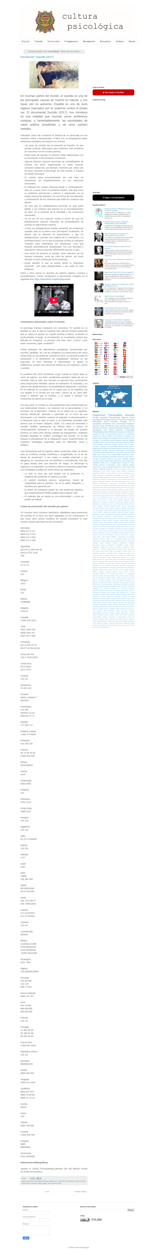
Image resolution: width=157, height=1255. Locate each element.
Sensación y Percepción (100, 604)
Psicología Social (115, 586)
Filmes (122, 526)
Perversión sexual (122, 456)
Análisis (132, 442)
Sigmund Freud (128, 417)
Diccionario (125, 504)
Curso (99, 500)
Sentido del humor (112, 604)
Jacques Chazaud (112, 549)
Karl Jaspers (122, 420)
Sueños (119, 463)
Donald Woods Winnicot (120, 510)
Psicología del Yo (115, 588)
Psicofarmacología (107, 584)
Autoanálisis (122, 483)
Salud (39, 1183)
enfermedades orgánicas (122, 623)
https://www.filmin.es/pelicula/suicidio (52, 279)
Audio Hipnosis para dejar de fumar (116, 308)
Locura (110, 438)
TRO (105, 610)
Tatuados (131, 465)
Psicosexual (117, 590)
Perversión (114, 422)
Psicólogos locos (105, 592)
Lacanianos (102, 553)
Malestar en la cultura (127, 557)
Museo (132, 41)
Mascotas (123, 559)
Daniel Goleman (118, 500)
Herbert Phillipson (111, 536)
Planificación (101, 578)
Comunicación (97, 493)
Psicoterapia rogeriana (127, 590)
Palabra (95, 571)
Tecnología (124, 610)
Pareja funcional (129, 571)
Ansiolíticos (45, 1181)
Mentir (116, 561)
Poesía (108, 578)
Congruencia (130, 493)
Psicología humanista (128, 588)
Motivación (119, 430)
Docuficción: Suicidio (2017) (37, 56)
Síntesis (102, 442)
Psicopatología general (100, 432)
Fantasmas (131, 524)
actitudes (124, 621)
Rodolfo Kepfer (126, 598)
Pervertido (113, 576)
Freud (132, 428)
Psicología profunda (98, 590)
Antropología (125, 442)
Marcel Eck (116, 559)
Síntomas (99, 610)
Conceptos (104, 493)
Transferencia (109, 426)
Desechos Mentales (123, 502)
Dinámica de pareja (109, 448)
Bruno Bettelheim (129, 432)
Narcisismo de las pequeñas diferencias (106, 565)
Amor (114, 424)
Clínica (128, 489)
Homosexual (96, 541)
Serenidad (95, 606)
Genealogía (114, 532)
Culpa (121, 497)
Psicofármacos (117, 584)
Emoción (131, 448)
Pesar (118, 576)
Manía (111, 559)
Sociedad (95, 608)
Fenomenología (129, 450)
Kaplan (95, 454)
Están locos (103, 522)
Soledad (101, 608)
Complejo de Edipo (98, 434)
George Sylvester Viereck (126, 532)
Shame (106, 606)
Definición (127, 500)
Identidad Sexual (98, 543)
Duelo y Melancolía (104, 512)
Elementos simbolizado (127, 514)
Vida (133, 467)
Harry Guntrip (97, 536)
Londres (99, 555)
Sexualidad (96, 442)
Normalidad (131, 567)
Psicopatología (114, 417)
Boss (109, 487)
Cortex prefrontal (115, 495)
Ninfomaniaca (114, 567)
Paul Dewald (110, 573)
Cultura (125, 497)
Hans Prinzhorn (129, 534)
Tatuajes (95, 467)
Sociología (113, 463)
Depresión (62, 1181)
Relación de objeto (128, 596)
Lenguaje (121, 553)
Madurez (108, 557)
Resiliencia (109, 598)
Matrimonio (115, 438)
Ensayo (102, 518)
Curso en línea (107, 500)
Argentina (101, 481)
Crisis (121, 495)
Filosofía (104, 436)
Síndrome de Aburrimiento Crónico (110, 465)
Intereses (118, 547)
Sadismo (104, 602)
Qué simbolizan (121, 592)
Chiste (94, 489)
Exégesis (102, 524)
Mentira (121, 561)
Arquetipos (108, 481)
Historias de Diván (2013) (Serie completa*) (119, 272)
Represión (96, 461)
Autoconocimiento (98, 444)
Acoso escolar (110, 471)
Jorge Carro (130, 549)
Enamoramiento (129, 516)
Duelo (129, 510)
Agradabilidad (108, 475)
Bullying (118, 487)
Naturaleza (96, 567)
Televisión (131, 610)
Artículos (53, 41)
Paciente (131, 569)
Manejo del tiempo (103, 559)
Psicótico (113, 592)
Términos (101, 619)
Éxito (107, 627)
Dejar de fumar (129, 444)
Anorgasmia (107, 477)
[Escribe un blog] (33, 1178)
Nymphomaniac (103, 569)
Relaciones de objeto (99, 596)
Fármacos (102, 532)
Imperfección (123, 543)
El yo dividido (117, 514)
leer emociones (122, 625)
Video (59, 1183)
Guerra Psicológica (108, 534)
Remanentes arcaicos (99, 598)
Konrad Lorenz (127, 551)
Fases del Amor (102, 526)
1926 (114, 469)
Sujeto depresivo (121, 608)
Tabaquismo (111, 610)
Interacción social (129, 452)
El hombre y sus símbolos (105, 514)
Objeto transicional (113, 569)
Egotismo (131, 512)
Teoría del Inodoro (110, 442)
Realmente (113, 594)
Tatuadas (125, 465)
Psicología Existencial (103, 586)
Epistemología (120, 450)
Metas (132, 454)
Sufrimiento (112, 608)
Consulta (95, 495)
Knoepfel (104, 438)
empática (111, 623)
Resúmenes (89, 41)
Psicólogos (96, 458)
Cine (124, 489)
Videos (120, 41)
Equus (116, 518)
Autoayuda (131, 483)
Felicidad (127, 428)
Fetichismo (118, 526)
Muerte (23, 1183)
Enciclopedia (96, 518)
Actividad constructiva (127, 471)
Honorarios (124, 541)
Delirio (132, 500)
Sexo (107, 463)
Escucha (127, 518)
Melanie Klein (104, 561)
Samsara (115, 602)
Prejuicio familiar (116, 578)
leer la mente (130, 625)
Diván (124, 448)
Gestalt (95, 452)
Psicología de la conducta (101, 588)
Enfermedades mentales (72, 1181)
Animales (100, 477)
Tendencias (105, 613)
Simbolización (117, 606)
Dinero (101, 448)
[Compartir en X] (35, 1178)
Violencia (95, 469)
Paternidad (96, 573)
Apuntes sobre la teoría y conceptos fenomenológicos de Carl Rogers (116, 222)
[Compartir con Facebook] (38, 1178)
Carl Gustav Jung (126, 487)
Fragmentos (71, 41)
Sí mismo (131, 463)
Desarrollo (96, 446)
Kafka (111, 551)
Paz (125, 573)
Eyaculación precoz (111, 524)
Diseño (118, 506)
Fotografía (131, 528)
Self (126, 602)
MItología (102, 557)
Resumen (114, 420)
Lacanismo (110, 553)
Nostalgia (95, 569)
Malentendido (116, 557)
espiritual (95, 625)
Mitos (113, 563)
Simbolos (123, 606)
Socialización (130, 606)
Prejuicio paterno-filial (128, 578)
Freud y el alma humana (100, 530)
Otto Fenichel (124, 569)
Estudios (105, 41)
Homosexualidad (105, 541)
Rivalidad (118, 598)
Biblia (132, 485)
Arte (112, 481)
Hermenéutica (122, 536)
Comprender (117, 491)
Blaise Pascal (103, 487)
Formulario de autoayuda (106, 528)
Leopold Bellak (116, 454)
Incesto (103, 545)
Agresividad (37, 1181)
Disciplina (112, 506)
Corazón (107, 495)
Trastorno (105, 617)
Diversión (124, 508)
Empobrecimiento (118, 516)
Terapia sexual (113, 615)
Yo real (113, 621)
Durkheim (114, 512)
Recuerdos (131, 594)
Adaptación (96, 473)
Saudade (121, 602)
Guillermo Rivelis (119, 534)
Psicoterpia (96, 592)
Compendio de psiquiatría (100, 491)
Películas (131, 438)
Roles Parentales (116, 600)
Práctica (109, 582)
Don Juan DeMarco (98, 510)
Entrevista (112, 450)
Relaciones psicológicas (114, 596)
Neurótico (107, 567)
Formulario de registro (121, 528)
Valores (129, 467)
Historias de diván (128, 539)
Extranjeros (96, 524)
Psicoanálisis (115, 415)
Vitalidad (99, 621)
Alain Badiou (125, 475)
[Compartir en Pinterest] (40, 1178)
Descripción (112, 502)
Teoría (102, 426)
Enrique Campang (100, 417)
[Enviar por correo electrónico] (31, 1178)
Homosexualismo (115, 541)
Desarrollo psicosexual (108, 428)
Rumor (99, 602)
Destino (104, 504)
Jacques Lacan (122, 549)
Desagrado (104, 502)
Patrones (102, 573)
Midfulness (102, 563)
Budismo (113, 487)
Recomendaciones (122, 594)
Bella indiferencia (126, 485)
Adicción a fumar (105, 473)
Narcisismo (131, 563)
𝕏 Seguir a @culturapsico (113, 198)
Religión (132, 458)
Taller (118, 610)
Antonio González (121, 479)
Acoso (103, 471)
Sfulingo (101, 606)
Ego (127, 448)
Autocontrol (107, 444)
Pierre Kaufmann (125, 576)
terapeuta (109, 469)
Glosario (95, 534)
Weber (104, 621)
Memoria (111, 561)
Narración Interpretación (127, 565)
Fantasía (95, 526)
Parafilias (108, 571)
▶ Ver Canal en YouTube (113, 92)
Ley (125, 553)
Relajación (125, 458)
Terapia (112, 613)
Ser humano (130, 604)
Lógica (132, 555)
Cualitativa (104, 497)
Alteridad (95, 477)
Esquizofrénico (97, 520)
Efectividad (125, 512)
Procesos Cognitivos (118, 580)
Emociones (108, 516)
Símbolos (95, 465)
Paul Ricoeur (119, 573)
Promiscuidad (103, 582)
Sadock (101, 461)
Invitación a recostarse (99, 549)
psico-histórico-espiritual (99, 627)
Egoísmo (95, 514)
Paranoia (115, 571)
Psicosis (111, 440)
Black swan (96, 487)
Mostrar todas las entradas (70, 51)
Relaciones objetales (128, 440)
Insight (126, 545)
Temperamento (97, 613)
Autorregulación (105, 485)
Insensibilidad (119, 545)
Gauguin (107, 532)
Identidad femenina (111, 543)
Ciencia (99, 489)
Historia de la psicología (114, 539)
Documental (131, 508)
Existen (116, 522)
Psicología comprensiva (127, 586)
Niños (127, 438)
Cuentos (120, 444)
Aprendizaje (131, 479)
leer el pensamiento (111, 625)
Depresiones (96, 502)
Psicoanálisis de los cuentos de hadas (123, 582)
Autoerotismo (96, 485)
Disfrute (124, 506)
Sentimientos (122, 604)
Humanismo (131, 541)
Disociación (118, 448)
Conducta (124, 493)
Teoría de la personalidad (105, 467)
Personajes (113, 456)
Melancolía (96, 561)
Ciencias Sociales (106, 489)
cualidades (100, 623)
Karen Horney (102, 454)
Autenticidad (113, 483)
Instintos (132, 545)
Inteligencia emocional (107, 547)
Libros (129, 553)
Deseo (132, 502)
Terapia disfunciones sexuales (125, 613)
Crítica (99, 497)
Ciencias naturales (117, 489)
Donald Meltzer (108, 510)
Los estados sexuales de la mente (112, 555)
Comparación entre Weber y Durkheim (117, 320)
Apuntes (95, 481)
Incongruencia (110, 545)
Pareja (121, 571)
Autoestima (120, 432)
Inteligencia (96, 547)
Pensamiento (105, 456)
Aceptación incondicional (127, 469)
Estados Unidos (107, 520)
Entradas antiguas (81, 1192)
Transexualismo (97, 617)
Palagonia (101, 571)
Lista (133, 553)
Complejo (110, 491)
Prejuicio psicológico (99, 580)
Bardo (119, 485)
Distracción (118, 508)
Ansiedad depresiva (122, 477)
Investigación (97, 430)
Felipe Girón (110, 526)
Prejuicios (108, 580)
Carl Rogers (130, 426)
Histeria (103, 539)
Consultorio (101, 495)
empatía (105, 623)
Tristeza (123, 467)
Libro (105, 430)
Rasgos (107, 594)
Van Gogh (119, 619)
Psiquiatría (34, 1183)
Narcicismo (124, 563)
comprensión (102, 469)
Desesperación (97, 504)
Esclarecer (121, 518)
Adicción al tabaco (117, 473)
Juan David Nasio (98, 551)
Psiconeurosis (109, 590)
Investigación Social (128, 547)
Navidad (101, 567)
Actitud (118, 471)
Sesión (103, 463)
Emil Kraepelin (98, 516)
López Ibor (96, 557)
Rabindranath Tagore (99, 594)
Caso (132, 487)
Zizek (120, 621)
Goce (99, 452)
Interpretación (97, 422)
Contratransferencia (111, 434)
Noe (126, 567)
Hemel (103, 536)
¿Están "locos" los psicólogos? (115, 296)
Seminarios (131, 602)
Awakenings (113, 485)
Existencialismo (123, 522)
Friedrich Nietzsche (114, 530)
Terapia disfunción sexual (100, 615)
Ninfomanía (121, 567)
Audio (128, 481)
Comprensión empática (127, 491)
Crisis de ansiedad (129, 495)
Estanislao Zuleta (118, 520)
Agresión (118, 442)
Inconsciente (119, 452)
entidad (132, 623)
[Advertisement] (113, 66)
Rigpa (113, 598)
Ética (115, 432)
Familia (119, 524)
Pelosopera (131, 573)
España (83, 1181)
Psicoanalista (129, 430)
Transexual (131, 615)
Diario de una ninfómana (114, 504)
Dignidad (106, 506)
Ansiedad (114, 477)
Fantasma (124, 524)
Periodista (106, 576)
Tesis (120, 615)
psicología (96, 420)
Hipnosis (112, 452)
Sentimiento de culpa (118, 461)
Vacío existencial (52, 1183)
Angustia (122, 426)
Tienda (38, 41)
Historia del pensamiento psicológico (119, 436)
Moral (111, 430)
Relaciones (118, 440)
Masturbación (130, 559)
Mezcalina (127, 561)
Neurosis (122, 438)
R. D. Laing (130, 592)
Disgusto (111, 508)
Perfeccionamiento (98, 576)
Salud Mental (108, 461)
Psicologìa (125, 584)
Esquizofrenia (97, 436)
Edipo (119, 512)
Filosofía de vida (129, 526)
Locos (94, 555)
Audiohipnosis (104, 483)
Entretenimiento (109, 518)
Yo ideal (108, 621)
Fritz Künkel (124, 530)
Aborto (118, 469)
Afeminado (101, 475)
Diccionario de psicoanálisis (108, 446)
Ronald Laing (126, 600)
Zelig (117, 621)
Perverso (131, 456)
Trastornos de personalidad (117, 617)
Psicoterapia (106, 420)
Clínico (132, 489)
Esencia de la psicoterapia (126, 434)
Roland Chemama (105, 600)
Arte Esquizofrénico (120, 481)
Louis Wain (126, 555)
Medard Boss (125, 454)
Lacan (109, 454)
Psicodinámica (97, 584)
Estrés (126, 520)
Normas (95, 456)
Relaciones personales (114, 458)
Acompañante (97, 471)
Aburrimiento (29, 1181)
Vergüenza (125, 619)
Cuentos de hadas (113, 497)
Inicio (25, 41)
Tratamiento (117, 467)
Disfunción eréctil (103, 508)
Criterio (95, 497)
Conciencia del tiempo (114, 493)
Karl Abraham (118, 551)
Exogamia (131, 522)
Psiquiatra (103, 458)
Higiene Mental (105, 452)
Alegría (132, 475)
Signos (111, 606)
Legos (115, 553)
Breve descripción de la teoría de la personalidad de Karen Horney (116, 234)
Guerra (100, 534)
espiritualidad (102, 625)
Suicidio (44, 1183)
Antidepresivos (53, 1181)
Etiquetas (110, 522)
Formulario (95, 528)
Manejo (95, 559)
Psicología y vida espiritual (101, 440)
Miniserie (108, 563)
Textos (125, 615)
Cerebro (114, 444)
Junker (106, 551)
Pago (99, 456)
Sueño (106, 608)
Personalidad (121, 424)
